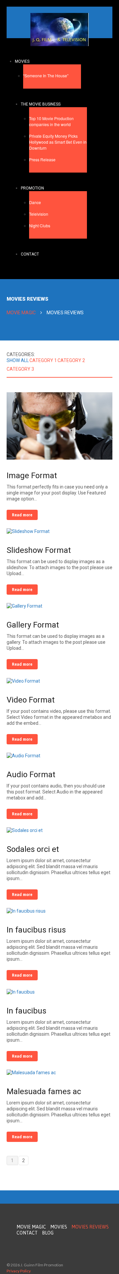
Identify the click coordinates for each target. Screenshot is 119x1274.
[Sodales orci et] (25, 830)
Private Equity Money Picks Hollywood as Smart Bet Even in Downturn (58, 142)
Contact (30, 254)
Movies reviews (90, 1227)
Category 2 (71, 360)
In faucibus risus (36, 930)
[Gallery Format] (24, 605)
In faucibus (26, 1010)
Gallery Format (33, 625)
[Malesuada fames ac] (31, 1072)
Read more (22, 515)
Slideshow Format (39, 550)
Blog (48, 1233)
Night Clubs (39, 225)
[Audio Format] (23, 755)
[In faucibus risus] (26, 910)
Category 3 (20, 369)
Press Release (42, 159)
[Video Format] (23, 680)
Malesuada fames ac (44, 1091)
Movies (22, 61)
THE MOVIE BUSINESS (40, 104)
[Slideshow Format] (28, 531)
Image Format (32, 475)
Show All (18, 360)
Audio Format (31, 774)
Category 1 (43, 360)
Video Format (31, 700)
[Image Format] (59, 425)
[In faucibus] (21, 991)
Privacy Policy (19, 1270)
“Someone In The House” (45, 75)
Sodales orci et (33, 849)
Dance (35, 202)
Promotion (32, 188)
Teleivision (38, 214)
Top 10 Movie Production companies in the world (51, 121)
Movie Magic (21, 312)
